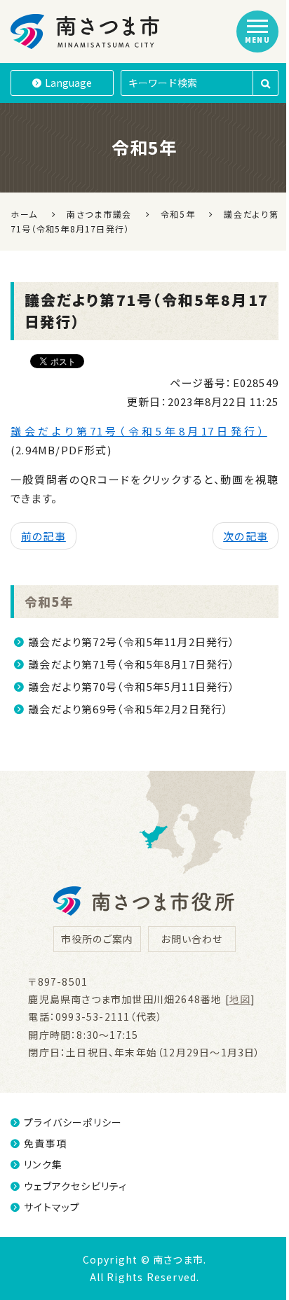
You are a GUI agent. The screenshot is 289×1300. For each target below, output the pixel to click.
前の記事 (43, 536)
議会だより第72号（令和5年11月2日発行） (131, 641)
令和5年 (49, 601)
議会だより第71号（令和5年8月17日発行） (139, 431)
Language (68, 83)
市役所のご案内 (97, 939)
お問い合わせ (191, 939)
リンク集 (43, 1164)
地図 (239, 999)
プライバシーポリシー (73, 1122)
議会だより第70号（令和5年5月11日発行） (131, 686)
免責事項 (45, 1143)
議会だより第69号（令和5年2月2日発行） (128, 708)
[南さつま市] (86, 31)
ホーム (24, 214)
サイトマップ (52, 1207)
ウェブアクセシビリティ (75, 1186)
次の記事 (245, 536)
